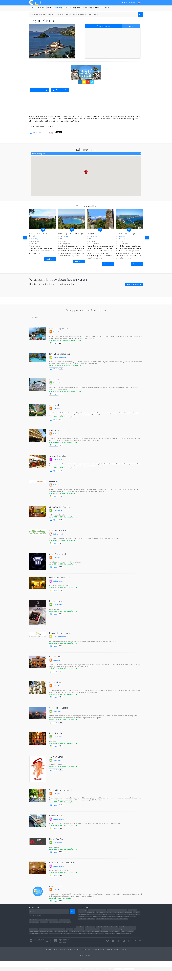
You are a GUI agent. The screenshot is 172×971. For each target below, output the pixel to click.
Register (133, 2)
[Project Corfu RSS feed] (140, 941)
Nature (68, 8)
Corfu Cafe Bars (57, 383)
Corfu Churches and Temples (127, 926)
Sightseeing (59, 8)
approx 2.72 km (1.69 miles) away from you (63, 668)
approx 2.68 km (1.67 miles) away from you (63, 611)
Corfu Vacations (92, 910)
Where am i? (82, 912)
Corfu (33, 8)
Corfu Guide (123, 910)
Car (131, 26)
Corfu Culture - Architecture (56, 929)
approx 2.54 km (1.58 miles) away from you (63, 564)
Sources (70, 949)
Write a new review (102, 8)
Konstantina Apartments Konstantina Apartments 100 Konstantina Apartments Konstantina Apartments (82, 641)
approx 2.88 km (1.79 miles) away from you (63, 802)
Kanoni (95, 916)
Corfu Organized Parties (61, 931)
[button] (86, 173)
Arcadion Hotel (55, 886)
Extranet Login (86, 949)
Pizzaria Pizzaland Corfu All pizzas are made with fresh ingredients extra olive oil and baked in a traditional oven (85, 823)
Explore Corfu (132, 910)
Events (50, 8)
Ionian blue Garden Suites (60, 354)
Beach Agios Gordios (121, 918)
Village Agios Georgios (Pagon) (71, 233)
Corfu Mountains (79, 929)
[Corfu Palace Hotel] (37, 561)
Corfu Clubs (44, 933)
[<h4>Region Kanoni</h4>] (52, 41)
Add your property (98, 949)
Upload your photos (60, 90)
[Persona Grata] (37, 612)
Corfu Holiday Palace (58, 328)
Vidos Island (80, 926)
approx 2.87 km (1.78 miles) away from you (63, 767)
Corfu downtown (96, 914)
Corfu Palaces (33, 929)
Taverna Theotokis (57, 456)
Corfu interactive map (102, 912)
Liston (89, 916)
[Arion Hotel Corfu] (37, 435)
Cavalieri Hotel (55, 682)
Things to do (77, 8)
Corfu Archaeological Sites (119, 929)
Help (108, 949)
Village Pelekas (93, 233)
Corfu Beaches (53, 922)
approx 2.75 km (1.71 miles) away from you (63, 694)
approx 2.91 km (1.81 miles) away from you (63, 825)
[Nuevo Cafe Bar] (37, 841)
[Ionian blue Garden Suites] (37, 357)
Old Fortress (91, 918)
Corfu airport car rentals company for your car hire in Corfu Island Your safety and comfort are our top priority (84, 538)
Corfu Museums (34, 922)
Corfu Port (111, 914)
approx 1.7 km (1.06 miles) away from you (62, 493)
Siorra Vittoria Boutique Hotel (62, 790)
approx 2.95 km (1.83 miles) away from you (63, 849)
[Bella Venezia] (37, 662)
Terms (55, 949)
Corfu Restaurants (58, 459)
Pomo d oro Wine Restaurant (58, 870)
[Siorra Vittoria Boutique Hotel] (37, 795)
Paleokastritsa (82, 916)
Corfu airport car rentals (60, 530)
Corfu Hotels (56, 332)
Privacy (48, 949)
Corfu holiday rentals (84, 914)
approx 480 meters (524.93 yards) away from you (65, 340)
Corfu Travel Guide (113, 910)
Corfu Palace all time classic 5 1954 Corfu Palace (65, 562)
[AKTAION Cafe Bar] (37, 769)
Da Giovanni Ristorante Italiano (59, 586)
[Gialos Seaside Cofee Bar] (37, 511)
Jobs (77, 949)
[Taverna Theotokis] (37, 461)
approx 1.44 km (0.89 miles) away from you (63, 442)
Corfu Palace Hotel (57, 554)
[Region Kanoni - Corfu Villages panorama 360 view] (86, 72)
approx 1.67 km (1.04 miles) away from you (63, 468)
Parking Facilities (109, 933)
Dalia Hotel (54, 481)
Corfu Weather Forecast (116, 912)
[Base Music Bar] (37, 738)
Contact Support (62, 941)
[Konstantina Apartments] (37, 634)
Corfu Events (86, 931)
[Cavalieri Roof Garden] (37, 713)
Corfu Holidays (82, 910)
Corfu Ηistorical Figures (46, 931)
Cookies (62, 949)
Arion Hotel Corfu (57, 430)
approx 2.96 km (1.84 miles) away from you (63, 872)
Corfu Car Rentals (57, 534)
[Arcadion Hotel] (37, 891)
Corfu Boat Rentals (65, 933)
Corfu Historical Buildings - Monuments (106, 926)
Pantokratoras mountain (115, 916)
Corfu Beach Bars (34, 933)
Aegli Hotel (54, 405)
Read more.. (50, 259)
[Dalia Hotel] (37, 481)
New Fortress (82, 918)
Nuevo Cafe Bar (56, 839)
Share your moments (39, 90)
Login (125, 2)
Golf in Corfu (95, 931)
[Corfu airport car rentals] (37, 532)
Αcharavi (126, 916)
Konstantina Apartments (60, 633)
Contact (115, 949)
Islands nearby (89, 8)
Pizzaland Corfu (56, 815)
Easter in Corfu (34, 931)
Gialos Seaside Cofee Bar (60, 507)
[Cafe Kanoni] (37, 384)
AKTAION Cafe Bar (57, 756)
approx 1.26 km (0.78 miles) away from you (63, 417)
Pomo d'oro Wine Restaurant (62, 862)
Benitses (133, 916)
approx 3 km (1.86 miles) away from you (62, 898)
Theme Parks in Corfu (75, 931)
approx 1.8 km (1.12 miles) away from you (62, 540)
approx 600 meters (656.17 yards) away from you (65, 391)
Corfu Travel (102, 910)
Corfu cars (136, 912)
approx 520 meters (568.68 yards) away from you (65, 366)
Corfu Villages (35, 239)
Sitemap (123, 949)
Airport (105, 914)
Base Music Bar (56, 733)
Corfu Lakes (69, 929)
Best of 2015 (42, 8)
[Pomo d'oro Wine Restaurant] (37, 868)
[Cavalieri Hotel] (37, 687)
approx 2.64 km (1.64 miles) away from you (63, 587)
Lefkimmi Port (120, 914)
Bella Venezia (55, 656)
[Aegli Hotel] (37, 410)
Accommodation (104, 26)
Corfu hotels (128, 912)
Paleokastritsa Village (125, 233)
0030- (50, 939)
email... (32, 912)
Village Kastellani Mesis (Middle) (39, 234)
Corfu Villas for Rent (64, 922)
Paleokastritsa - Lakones (132, 914)
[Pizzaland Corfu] (37, 821)
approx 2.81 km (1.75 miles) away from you (63, 743)
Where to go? (90, 912)
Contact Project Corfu (64, 939)
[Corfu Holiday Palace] (37, 333)
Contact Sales (62, 942)
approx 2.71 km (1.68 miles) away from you (63, 643)
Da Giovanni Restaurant (59, 577)
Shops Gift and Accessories (123, 933)
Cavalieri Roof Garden (58, 707)
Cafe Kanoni (54, 379)
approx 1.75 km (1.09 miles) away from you (63, 517)
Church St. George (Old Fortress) (105, 918)
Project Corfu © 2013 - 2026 (86, 955)
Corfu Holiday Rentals (59, 357)
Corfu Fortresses (90, 926)
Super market (99, 933)
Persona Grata (55, 601)
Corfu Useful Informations (37, 920)
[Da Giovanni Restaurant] (37, 583)
